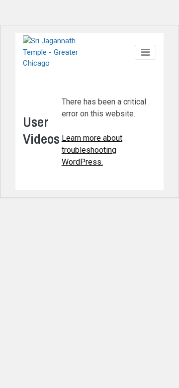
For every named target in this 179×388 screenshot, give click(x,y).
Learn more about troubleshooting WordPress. (92, 150)
